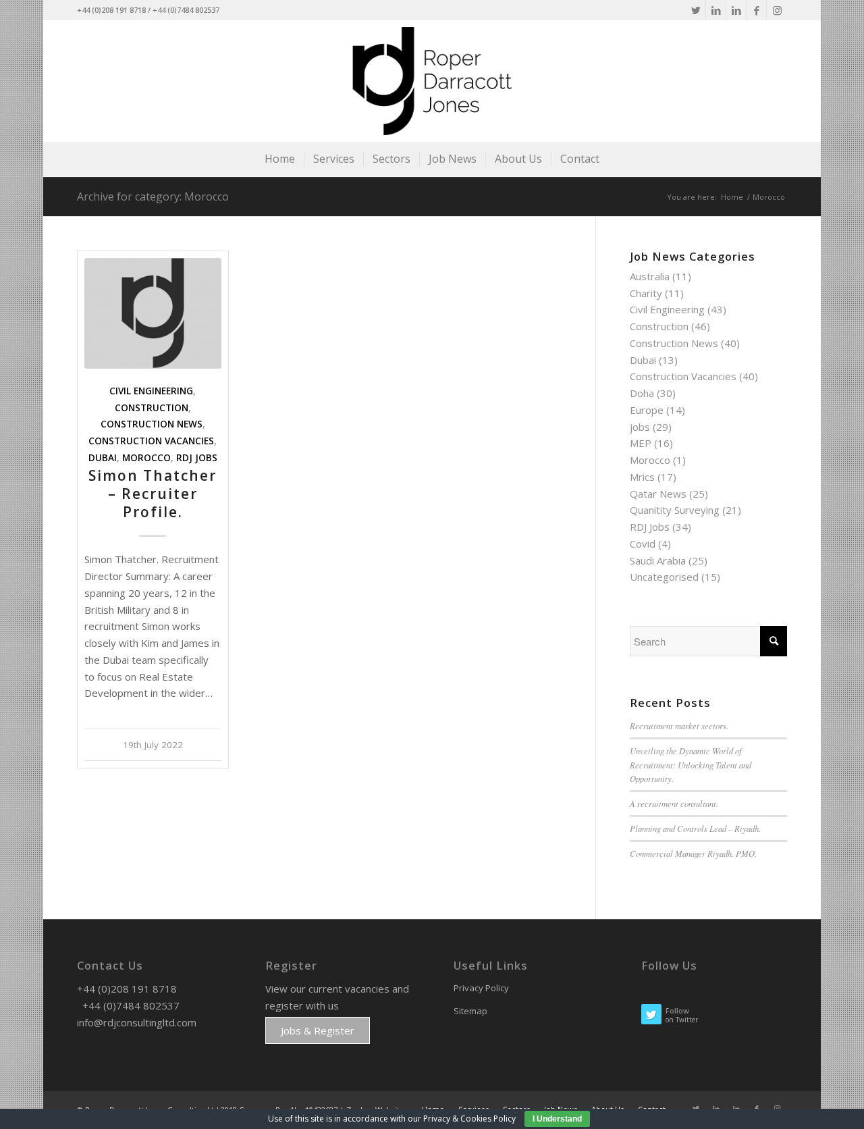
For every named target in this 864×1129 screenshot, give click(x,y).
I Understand (557, 1119)
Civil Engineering (151, 391)
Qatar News (658, 493)
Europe (647, 410)
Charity (646, 293)
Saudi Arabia (658, 560)
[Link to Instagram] (777, 10)
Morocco (146, 458)
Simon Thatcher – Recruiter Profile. (152, 494)
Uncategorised (664, 576)
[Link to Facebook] (756, 10)
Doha (642, 393)
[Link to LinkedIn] (716, 10)
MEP (640, 443)
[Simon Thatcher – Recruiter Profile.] (152, 313)
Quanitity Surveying (675, 510)
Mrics (642, 476)
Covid (642, 543)
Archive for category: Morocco (153, 196)
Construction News (151, 424)
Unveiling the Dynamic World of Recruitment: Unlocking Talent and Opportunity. (690, 764)
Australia (650, 276)
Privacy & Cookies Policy (469, 1118)
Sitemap (470, 1011)
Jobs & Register (317, 1030)
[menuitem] (280, 159)
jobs (640, 427)
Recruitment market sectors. (679, 725)
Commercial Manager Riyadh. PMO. (693, 853)
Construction (151, 408)
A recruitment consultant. (674, 803)
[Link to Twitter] (695, 10)
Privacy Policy (481, 988)
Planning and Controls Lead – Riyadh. (695, 828)
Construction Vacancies (151, 441)
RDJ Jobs (196, 458)
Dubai (102, 458)
